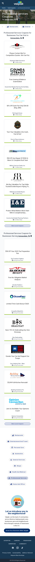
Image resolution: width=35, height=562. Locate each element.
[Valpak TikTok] (22, 547)
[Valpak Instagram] (17, 547)
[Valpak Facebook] (12, 547)
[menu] (2, 3)
